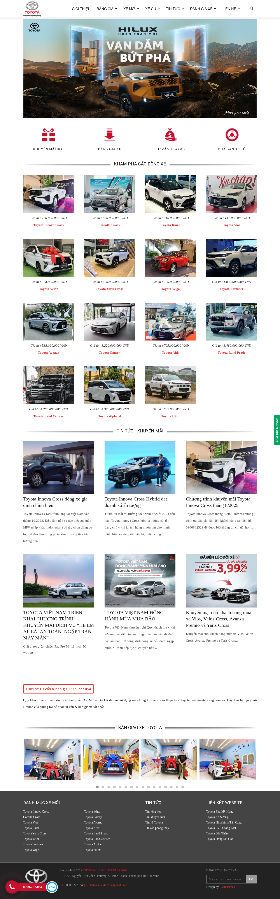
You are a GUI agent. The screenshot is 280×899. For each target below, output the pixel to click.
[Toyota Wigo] (170, 258)
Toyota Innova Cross (48, 225)
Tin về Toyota (154, 822)
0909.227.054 (74, 885)
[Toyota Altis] (170, 322)
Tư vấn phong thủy (157, 828)
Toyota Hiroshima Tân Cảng (224, 822)
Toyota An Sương (217, 817)
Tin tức (173, 8)
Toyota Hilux (170, 416)
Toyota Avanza (48, 352)
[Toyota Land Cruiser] (48, 385)
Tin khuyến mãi (155, 817)
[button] (251, 9)
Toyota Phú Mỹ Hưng (219, 811)
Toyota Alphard (109, 416)
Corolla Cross (110, 225)
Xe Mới (129, 8)
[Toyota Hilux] (170, 385)
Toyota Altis (170, 352)
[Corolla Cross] (109, 194)
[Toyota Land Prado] (231, 322)
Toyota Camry (109, 352)
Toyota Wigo (170, 289)
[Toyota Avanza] (48, 322)
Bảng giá (105, 8)
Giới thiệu (81, 8)
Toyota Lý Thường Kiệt (221, 828)
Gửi (251, 879)
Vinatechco (228, 886)
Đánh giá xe (201, 8)
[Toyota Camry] (109, 322)
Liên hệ (229, 8)
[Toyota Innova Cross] (48, 194)
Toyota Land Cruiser (48, 416)
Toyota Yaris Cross (109, 289)
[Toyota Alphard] (109, 385)
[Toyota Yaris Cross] (109, 258)
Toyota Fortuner (231, 289)
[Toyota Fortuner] (231, 258)
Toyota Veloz (48, 289)
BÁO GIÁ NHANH (277, 430)
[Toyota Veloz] (48, 258)
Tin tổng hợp (153, 811)
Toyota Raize (170, 225)
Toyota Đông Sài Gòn (219, 839)
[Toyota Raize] (170, 194)
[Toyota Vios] (231, 194)
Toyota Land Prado (232, 352)
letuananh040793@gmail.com (108, 885)
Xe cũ (150, 8)
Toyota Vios (231, 225)
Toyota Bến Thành (217, 833)
